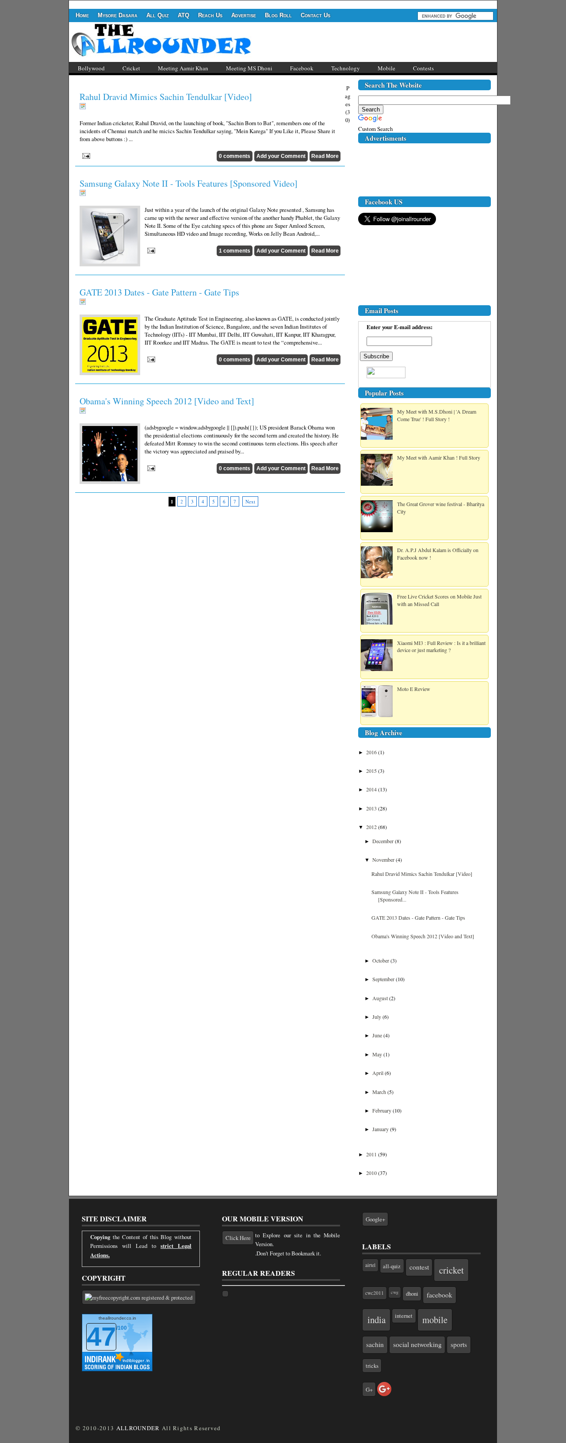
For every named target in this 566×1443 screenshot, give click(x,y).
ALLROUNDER (138, 1428)
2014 (372, 789)
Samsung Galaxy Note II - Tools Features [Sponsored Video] (189, 183)
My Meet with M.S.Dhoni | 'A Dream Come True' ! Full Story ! (436, 415)
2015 (372, 770)
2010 (372, 1172)
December (383, 840)
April (378, 1072)
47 (101, 1337)
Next (250, 501)
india (376, 1319)
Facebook (302, 68)
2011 (372, 1154)
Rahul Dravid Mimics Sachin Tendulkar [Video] (166, 97)
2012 (372, 826)
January (381, 1128)
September (384, 978)
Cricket (131, 68)
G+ (369, 1389)
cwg (394, 1292)
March (379, 1091)
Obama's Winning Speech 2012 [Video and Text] (167, 401)
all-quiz (392, 1266)
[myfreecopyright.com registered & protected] (139, 1297)
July (377, 1016)
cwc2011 (374, 1292)
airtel (370, 1265)
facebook (439, 1294)
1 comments (234, 251)
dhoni (412, 1293)
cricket (451, 1270)
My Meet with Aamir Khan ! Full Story (438, 457)
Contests (423, 68)
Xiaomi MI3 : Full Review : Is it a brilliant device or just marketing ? (441, 646)
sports (459, 1344)
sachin (375, 1344)
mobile (434, 1319)
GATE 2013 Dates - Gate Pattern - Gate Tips (159, 292)
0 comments (234, 156)
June (377, 1035)
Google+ (375, 1219)
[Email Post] (85, 155)
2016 (372, 752)
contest (419, 1267)
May (377, 1054)
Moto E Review (413, 688)
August (380, 998)
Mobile (386, 68)
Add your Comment (281, 156)
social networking (417, 1344)
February (382, 1110)
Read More (325, 156)
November (384, 859)
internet (404, 1316)
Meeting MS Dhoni (249, 68)
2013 (372, 808)
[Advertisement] (230, 3)
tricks (372, 1366)
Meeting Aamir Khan (183, 68)
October (381, 960)
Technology (345, 68)
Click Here (238, 1238)
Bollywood (91, 68)
